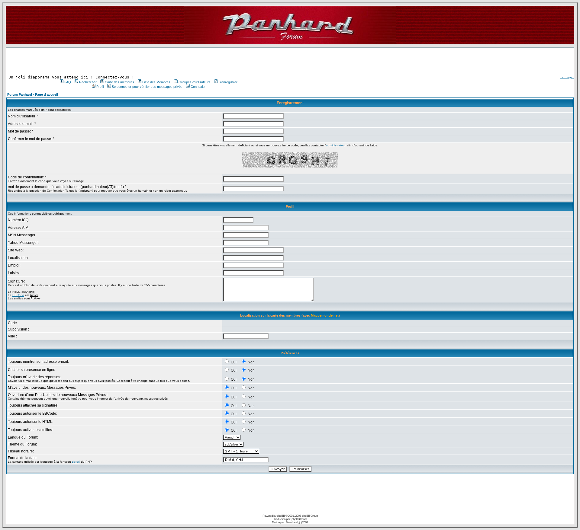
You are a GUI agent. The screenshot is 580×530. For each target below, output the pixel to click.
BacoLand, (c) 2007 (297, 522)
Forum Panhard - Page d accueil (32, 94)
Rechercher (88, 82)
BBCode (18, 295)
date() (76, 461)
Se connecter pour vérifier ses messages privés (147, 86)
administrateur (336, 145)
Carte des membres (119, 82)
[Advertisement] (148, 61)
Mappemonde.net (325, 315)
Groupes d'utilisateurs (195, 82)
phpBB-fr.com (299, 519)
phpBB (281, 515)
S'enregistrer (228, 82)
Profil (100, 86)
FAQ (67, 82)
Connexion (198, 86)
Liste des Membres (156, 82)
